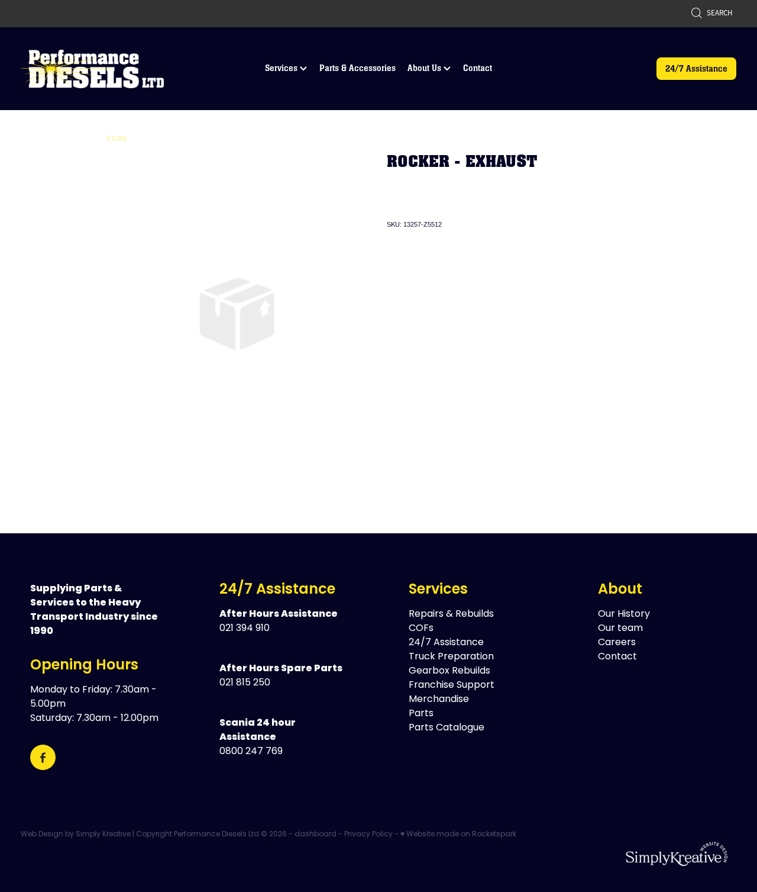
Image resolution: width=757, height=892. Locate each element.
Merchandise (439, 699)
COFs (421, 628)
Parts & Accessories (357, 68)
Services (282, 68)
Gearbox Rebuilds (449, 671)
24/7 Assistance (696, 68)
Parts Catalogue (446, 728)
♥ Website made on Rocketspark (458, 835)
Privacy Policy (368, 835)
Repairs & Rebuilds (451, 614)
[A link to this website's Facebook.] (43, 757)
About (620, 590)
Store (116, 139)
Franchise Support (451, 685)
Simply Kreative (103, 835)
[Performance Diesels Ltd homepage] (92, 68)
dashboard (316, 835)
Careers (617, 643)
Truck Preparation (451, 657)
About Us (425, 68)
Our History (624, 614)
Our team (620, 628)
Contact (477, 68)
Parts (421, 714)
